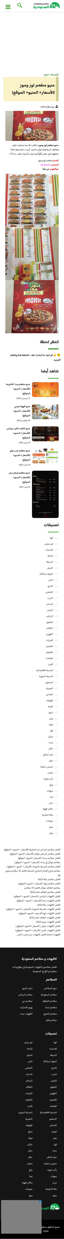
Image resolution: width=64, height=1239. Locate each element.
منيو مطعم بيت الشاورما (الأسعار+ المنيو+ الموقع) (18, 389)
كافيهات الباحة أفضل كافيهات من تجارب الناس (38, 935)
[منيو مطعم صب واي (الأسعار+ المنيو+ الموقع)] (45, 456)
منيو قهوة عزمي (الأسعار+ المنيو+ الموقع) (21, 411)
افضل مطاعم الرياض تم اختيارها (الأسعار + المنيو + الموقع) (32, 850)
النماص (49, 694)
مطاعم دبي (27, 1001)
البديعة (49, 562)
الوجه (50, 707)
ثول (51, 731)
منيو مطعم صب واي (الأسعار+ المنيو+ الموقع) (20, 455)
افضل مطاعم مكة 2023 (49, 879)
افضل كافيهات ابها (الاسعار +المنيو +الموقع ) (39, 913)
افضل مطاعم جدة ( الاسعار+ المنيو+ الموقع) (39, 858)
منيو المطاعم (50, 988)
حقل (51, 761)
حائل (51, 749)
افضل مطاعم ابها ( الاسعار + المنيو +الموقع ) (39, 884)
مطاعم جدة (51, 1008)
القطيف (49, 652)
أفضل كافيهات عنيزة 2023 (48, 922)
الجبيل (50, 568)
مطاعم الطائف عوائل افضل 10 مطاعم (42, 888)
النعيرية (49, 688)
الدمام (50, 604)
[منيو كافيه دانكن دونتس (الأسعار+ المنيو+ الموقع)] (45, 433)
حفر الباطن (48, 755)
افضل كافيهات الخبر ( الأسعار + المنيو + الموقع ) (37, 930)
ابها (51, 538)
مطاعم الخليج (50, 1014)
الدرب (50, 598)
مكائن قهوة (48, 809)
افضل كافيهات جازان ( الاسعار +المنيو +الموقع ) (38, 926)
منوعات (49, 821)
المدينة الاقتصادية (44, 670)
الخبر (51, 580)
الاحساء (49, 550)
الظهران (49, 634)
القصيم (49, 646)
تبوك (51, 725)
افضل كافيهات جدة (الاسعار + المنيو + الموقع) (38, 901)
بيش (51, 719)
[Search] (19, 5)
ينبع (51, 833)
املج (51, 713)
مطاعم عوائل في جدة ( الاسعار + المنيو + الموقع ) (37, 862)
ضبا (51, 797)
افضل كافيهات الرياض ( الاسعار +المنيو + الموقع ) (37, 896)
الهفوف (49, 701)
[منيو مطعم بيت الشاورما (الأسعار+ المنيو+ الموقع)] (45, 389)
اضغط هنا (45, 165)
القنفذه (49, 658)
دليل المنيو (27, 988)
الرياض (49, 616)
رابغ (51, 785)
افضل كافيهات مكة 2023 (48, 905)
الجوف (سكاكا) (46, 574)
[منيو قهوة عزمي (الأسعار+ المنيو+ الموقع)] (45, 411)
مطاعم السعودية (49, 995)
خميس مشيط (47, 767)
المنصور (49, 682)
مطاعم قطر (51, 1020)
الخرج (50, 586)
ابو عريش (48, 544)
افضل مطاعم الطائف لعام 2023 (45, 892)
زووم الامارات (26, 1008)
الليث (50, 664)
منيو (51, 827)
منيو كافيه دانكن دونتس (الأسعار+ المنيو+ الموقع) (18, 433)
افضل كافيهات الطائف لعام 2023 (44, 918)
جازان (50, 737)
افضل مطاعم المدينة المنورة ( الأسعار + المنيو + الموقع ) (33, 867)
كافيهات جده (26, 1014)
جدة (51, 743)
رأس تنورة (48, 779)
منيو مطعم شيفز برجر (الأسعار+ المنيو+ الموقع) (19, 477)
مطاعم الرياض (25, 995)
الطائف (49, 628)
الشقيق (49, 622)
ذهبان (50, 773)
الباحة (50, 556)
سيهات (50, 791)
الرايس (50, 610)
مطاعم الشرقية (50, 1001)
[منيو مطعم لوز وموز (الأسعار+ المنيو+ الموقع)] (32, 126)
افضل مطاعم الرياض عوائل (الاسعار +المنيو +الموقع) (35, 854)
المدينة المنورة (46, 676)
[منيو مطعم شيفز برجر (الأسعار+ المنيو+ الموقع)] (45, 494)
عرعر (51, 803)
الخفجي (49, 592)
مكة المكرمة (47, 815)
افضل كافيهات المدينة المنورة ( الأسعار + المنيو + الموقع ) (33, 909)
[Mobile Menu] (8, 6)
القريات (49, 640)
